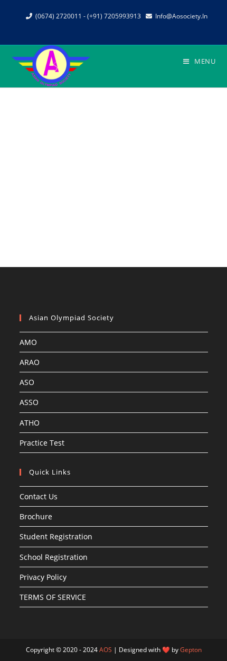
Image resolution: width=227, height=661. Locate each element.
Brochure (36, 516)
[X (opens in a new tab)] (91, 27)
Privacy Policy (43, 577)
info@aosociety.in (181, 16)
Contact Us (39, 496)
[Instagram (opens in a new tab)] (115, 27)
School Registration (54, 557)
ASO (27, 382)
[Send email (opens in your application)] (138, 27)
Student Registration (56, 536)
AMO (28, 342)
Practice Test (42, 443)
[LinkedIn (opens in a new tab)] (127, 27)
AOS (105, 649)
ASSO (29, 402)
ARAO (30, 362)
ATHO (30, 423)
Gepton (191, 649)
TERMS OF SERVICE (53, 597)
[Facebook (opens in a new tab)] (103, 27)
